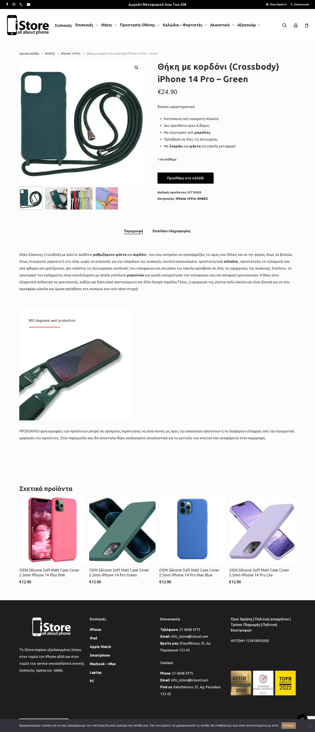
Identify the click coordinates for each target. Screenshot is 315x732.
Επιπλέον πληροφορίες (172, 231)
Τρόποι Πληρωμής (245, 625)
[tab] (133, 231)
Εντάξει (289, 725)
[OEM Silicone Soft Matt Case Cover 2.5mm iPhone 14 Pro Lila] (262, 530)
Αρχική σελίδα (29, 53)
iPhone (95, 630)
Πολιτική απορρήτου (272, 619)
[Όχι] (310, 725)
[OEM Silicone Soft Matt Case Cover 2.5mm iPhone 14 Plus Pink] (52, 530)
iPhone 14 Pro (71, 53)
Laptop (96, 672)
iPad (93, 638)
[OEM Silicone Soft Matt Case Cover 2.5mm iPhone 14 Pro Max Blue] (192, 530)
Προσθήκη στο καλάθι (185, 178)
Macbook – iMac (103, 664)
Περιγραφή (133, 231)
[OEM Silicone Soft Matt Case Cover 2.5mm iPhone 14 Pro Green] (122, 530)
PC (92, 681)
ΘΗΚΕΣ (50, 53)
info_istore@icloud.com (189, 636)
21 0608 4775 (189, 630)
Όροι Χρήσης (241, 619)
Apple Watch (100, 647)
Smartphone (100, 655)
